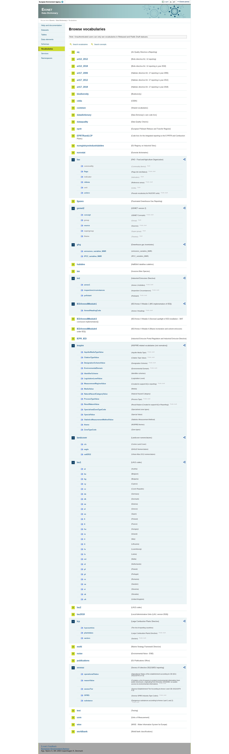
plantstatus (88, 633)
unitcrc (87, 193)
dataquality (82, 122)
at (85, 469)
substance (88, 701)
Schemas (45, 44)
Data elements (47, 39)
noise (79, 653)
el (85, 509)
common (81, 108)
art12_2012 (82, 59)
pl (85, 569)
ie (85, 534)
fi (84, 519)
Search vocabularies (80, 44)
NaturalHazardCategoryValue (95, 394)
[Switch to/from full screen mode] (174, 2)
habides (81, 264)
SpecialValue (89, 415)
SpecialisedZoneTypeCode (95, 410)
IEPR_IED (82, 338)
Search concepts (100, 44)
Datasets (45, 30)
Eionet (52, 20)
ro (85, 579)
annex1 (87, 285)
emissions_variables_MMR (95, 251)
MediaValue (89, 389)
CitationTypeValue (91, 357)
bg (85, 479)
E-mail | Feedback (48, 746)
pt (85, 574)
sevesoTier (88, 689)
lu (85, 549)
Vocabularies (47, 49)
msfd (79, 647)
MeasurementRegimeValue (95, 384)
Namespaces (46, 58)
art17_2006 (82, 73)
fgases (80, 201)
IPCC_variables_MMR (93, 256)
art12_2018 (82, 66)
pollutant (87, 296)
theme (86, 425)
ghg (79, 244)
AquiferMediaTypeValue (93, 352)
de (85, 494)
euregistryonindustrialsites (90, 146)
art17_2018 (82, 87)
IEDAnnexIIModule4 (87, 329)
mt (85, 559)
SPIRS (86, 695)
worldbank (82, 731)
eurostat (81, 152)
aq (78, 52)
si (85, 589)
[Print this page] (171, 2)
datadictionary (84, 115)
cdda (79, 101)
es (85, 514)
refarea (87, 182)
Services (44, 53)
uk (85, 599)
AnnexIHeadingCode (92, 310)
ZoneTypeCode (90, 430)
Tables (44, 35)
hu (85, 529)
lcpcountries (89, 628)
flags (86, 172)
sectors (87, 638)
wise (79, 724)
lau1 (79, 462)
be (85, 474)
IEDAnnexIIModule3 (87, 319)
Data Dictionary (61, 20)
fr (84, 524)
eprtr (79, 129)
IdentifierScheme (91, 373)
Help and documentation (51, 25)
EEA (52, 2)
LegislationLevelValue (93, 379)
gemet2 (80, 208)
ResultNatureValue (91, 404)
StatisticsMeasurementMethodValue (98, 420)
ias (78, 271)
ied (78, 278)
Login (166, 2)
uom (79, 717)
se (85, 584)
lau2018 (81, 614)
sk (85, 594)
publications (83, 660)
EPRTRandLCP (85, 136)
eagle (86, 449)
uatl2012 (87, 454)
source (87, 225)
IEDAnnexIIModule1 (87, 304)
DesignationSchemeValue (94, 363)
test (79, 710)
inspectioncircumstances (94, 290)
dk (85, 499)
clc (85, 444)
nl (85, 564)
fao (78, 159)
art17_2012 (82, 80)
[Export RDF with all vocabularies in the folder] (184, 159)
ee (85, 504)
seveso (80, 667)
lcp (78, 621)
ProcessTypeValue (91, 399)
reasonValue (89, 680)
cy (85, 484)
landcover (82, 438)
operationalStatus (91, 674)
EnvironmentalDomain (93, 368)
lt (84, 544)
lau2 (79, 607)
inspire (80, 345)
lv (85, 554)
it (84, 539)
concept (87, 215)
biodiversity (83, 94)
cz (85, 489)
